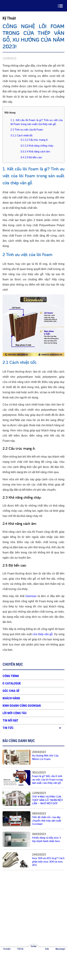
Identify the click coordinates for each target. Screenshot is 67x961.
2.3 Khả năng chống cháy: (37, 145)
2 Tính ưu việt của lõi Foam (26, 129)
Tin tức (8, 728)
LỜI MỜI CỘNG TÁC (15, 713)
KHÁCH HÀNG (11, 698)
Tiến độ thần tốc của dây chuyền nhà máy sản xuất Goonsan (46, 820)
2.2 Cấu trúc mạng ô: (34, 139)
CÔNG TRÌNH (11, 676)
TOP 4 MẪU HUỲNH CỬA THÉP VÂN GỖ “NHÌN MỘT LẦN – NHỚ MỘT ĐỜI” (47, 800)
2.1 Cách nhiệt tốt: (21, 135)
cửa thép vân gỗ (42, 634)
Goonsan (31, 596)
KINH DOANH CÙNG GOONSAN (22, 706)
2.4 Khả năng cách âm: (35, 151)
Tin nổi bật (10, 720)
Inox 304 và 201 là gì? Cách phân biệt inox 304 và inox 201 (48, 862)
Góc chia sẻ (11, 691)
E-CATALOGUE (12, 683)
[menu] (61, 5)
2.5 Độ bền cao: (31, 157)
